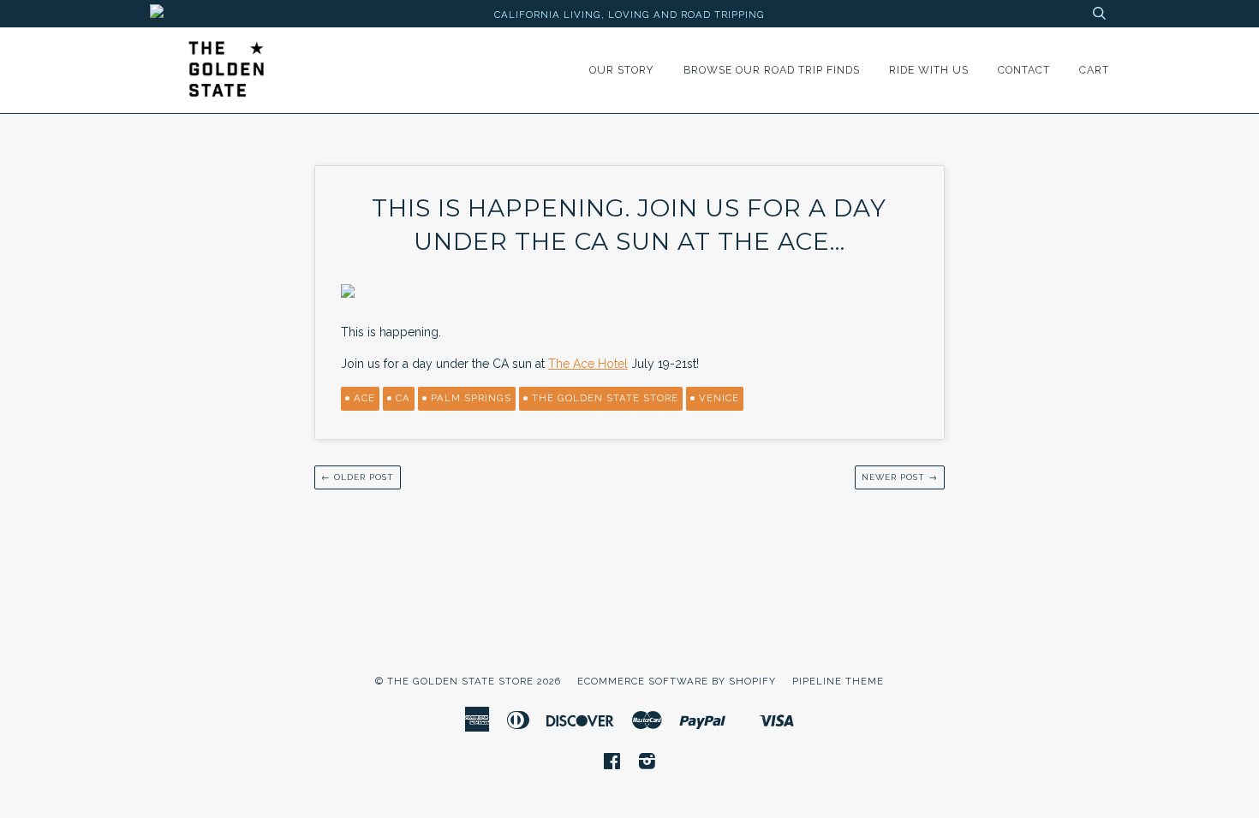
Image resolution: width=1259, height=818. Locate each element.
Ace (364, 398)
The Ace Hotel (588, 363)
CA (403, 398)
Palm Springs (471, 398)
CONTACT (1024, 69)
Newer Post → (900, 477)
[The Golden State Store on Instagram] (647, 764)
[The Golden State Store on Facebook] (612, 764)
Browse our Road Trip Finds (771, 69)
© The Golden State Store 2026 (468, 681)
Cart (1094, 69)
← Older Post (357, 477)
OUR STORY (621, 69)
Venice (719, 398)
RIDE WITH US (929, 69)
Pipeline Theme (838, 681)
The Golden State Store (605, 398)
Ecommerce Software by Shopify (676, 681)
